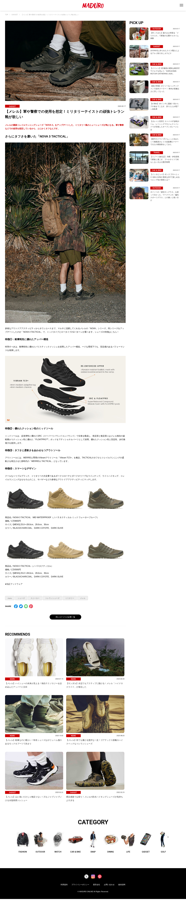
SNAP (93, 852)
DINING (110, 852)
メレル (82, 598)
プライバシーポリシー (80, 885)
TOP (6, 15)
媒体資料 (121, 885)
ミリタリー (69, 598)
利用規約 (64, 885)
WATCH (57, 852)
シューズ (21, 598)
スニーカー (35, 598)
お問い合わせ (109, 885)
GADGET (15, 15)
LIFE (128, 852)
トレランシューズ (52, 598)
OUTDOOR (40, 852)
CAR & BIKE (75, 852)
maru (10, 598)
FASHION (23, 852)
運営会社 (96, 885)
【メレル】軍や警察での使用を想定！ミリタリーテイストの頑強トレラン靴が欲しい (50, 15)
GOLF (163, 852)
